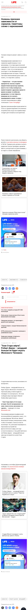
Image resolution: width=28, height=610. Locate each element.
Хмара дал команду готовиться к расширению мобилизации (10, 337)
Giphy (5, 249)
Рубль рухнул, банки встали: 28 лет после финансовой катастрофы (12, 316)
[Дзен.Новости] (2, 288)
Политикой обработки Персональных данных (11, 7)
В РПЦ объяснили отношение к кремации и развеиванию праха (13, 331)
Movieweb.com (5, 410)
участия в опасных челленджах (17, 142)
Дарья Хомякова (6, 571)
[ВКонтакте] (13, 288)
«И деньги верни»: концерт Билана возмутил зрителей (13, 326)
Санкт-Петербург (14, 102)
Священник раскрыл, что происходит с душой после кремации (12, 321)
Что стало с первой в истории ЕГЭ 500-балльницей (12, 310)
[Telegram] (9, 288)
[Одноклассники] (16, 288)
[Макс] (6, 288)
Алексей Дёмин (6, 252)
